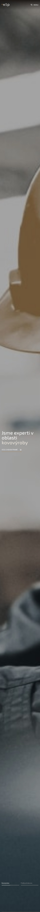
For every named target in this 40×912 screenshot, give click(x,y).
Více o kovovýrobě (10, 450)
